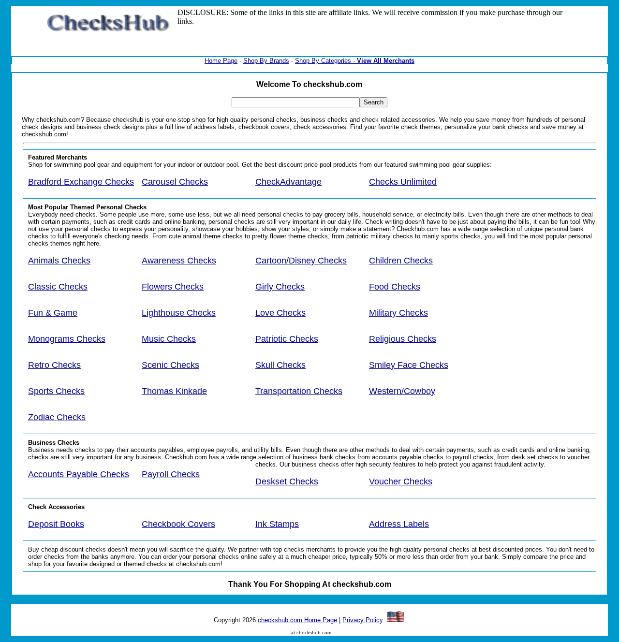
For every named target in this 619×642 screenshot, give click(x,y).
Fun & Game (52, 313)
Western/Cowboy (402, 391)
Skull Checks (280, 365)
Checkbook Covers (178, 524)
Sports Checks (56, 391)
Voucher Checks (400, 481)
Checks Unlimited (403, 182)
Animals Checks (59, 260)
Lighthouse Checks (179, 313)
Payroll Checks (171, 474)
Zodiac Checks (57, 417)
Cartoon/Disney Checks (301, 260)
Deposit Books (56, 524)
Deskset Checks (286, 481)
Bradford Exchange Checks (81, 182)
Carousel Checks (175, 182)
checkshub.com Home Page (297, 620)
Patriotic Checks (286, 339)
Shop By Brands (266, 60)
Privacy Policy (362, 620)
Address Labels (399, 524)
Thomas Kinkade (174, 391)
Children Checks (401, 260)
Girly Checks (280, 287)
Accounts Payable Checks (78, 474)
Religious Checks (402, 339)
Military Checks (398, 313)
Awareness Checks (179, 260)
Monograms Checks (66, 339)
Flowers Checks (173, 287)
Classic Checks (58, 287)
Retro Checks (54, 365)
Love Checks (280, 313)
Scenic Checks (170, 365)
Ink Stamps (277, 524)
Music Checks (169, 339)
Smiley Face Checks (408, 365)
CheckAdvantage (288, 182)
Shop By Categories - (326, 60)
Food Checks (394, 287)
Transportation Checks (298, 391)
